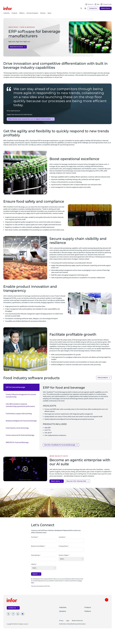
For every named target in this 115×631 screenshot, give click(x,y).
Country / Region (63, 555)
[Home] (7, 8)
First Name (34, 537)
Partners (43, 13)
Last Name (62, 537)
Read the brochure (16, 47)
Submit (34, 574)
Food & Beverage (27, 27)
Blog (98, 4)
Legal (67, 621)
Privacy (61, 621)
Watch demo (55, 481)
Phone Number (35, 555)
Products (14, 13)
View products (103, 377)
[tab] (21, 387)
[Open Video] (25, 469)
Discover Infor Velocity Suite (76, 481)
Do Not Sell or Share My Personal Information (72, 624)
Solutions (62, 611)
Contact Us (93, 8)
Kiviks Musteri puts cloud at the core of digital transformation (29, 119)
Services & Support (32, 13)
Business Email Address (37, 546)
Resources (90, 4)
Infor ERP (48, 428)
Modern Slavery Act (77, 621)
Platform (21, 13)
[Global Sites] (85, 8)
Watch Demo (105, 8)
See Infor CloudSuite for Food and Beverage (59, 445)
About (49, 13)
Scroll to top (106, 599)
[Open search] (81, 8)
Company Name (63, 546)
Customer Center (107, 4)
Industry (33, 564)
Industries (6, 13)
